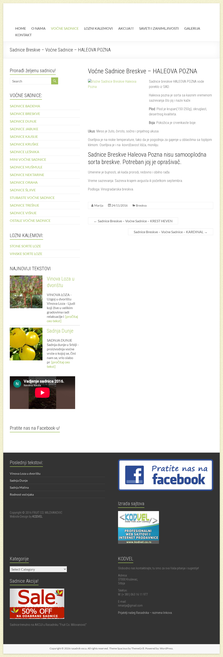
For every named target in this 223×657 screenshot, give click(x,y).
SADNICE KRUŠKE (24, 144)
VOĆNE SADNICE (65, 28)
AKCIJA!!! (126, 28)
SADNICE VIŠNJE (23, 213)
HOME (20, 28)
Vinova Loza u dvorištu (25, 473)
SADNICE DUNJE (23, 121)
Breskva (141, 205)
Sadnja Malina (19, 487)
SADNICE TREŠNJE (24, 205)
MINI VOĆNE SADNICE (28, 159)
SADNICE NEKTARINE (27, 175)
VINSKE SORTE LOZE (26, 254)
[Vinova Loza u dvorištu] (26, 293)
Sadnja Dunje (60, 331)
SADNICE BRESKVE (25, 113)
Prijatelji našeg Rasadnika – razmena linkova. (145, 612)
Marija (98, 205)
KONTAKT (23, 35)
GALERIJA (192, 28)
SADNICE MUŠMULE (26, 167)
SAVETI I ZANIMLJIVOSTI (159, 28)
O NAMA (38, 28)
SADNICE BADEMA (25, 106)
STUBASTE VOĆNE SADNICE (32, 197)
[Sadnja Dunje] (26, 346)
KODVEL (37, 516)
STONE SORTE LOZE (25, 246)
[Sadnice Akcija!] (37, 590)
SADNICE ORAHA (24, 182)
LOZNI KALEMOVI (98, 28)
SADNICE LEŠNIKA (24, 152)
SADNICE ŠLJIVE (23, 190)
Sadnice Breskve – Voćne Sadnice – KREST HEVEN (133, 221)
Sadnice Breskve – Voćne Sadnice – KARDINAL (171, 232)
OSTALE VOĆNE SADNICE (30, 220)
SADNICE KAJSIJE (24, 136)
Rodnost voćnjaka (22, 494)
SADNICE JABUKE (24, 129)
